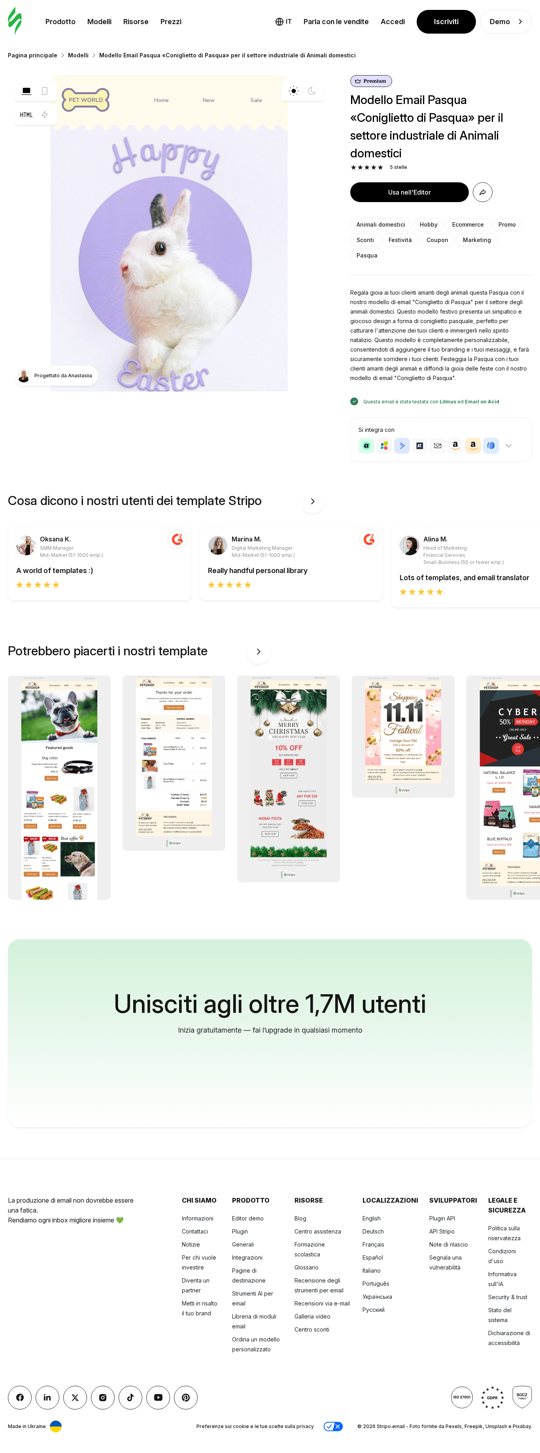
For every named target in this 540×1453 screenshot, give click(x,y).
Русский (374, 1309)
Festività (400, 239)
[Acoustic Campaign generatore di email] (366, 446)
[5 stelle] (380, 167)
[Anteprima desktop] (26, 91)
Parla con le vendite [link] (336, 21)
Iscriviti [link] (446, 21)
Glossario (307, 1267)
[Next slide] (313, 501)
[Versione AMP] (45, 115)
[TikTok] (130, 1397)
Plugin (240, 1231)
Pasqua (367, 255)
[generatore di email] (15, 21)
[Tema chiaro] (294, 91)
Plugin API (442, 1218)
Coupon (437, 239)
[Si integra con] (508, 446)
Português (376, 1283)
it (289, 21)
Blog (300, 1218)
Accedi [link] (393, 21)
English (372, 1218)
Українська (377, 1296)
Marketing (477, 239)
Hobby (429, 224)
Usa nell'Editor (409, 192)
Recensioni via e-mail (322, 1303)
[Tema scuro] (312, 91)
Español (373, 1257)
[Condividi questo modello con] (483, 192)
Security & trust (507, 1297)
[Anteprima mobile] (45, 91)
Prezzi (170, 21)
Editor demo (248, 1218)
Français (373, 1244)
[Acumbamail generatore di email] (438, 446)
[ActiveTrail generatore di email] (420, 446)
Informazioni (197, 1218)
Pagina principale (32, 55)
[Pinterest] (186, 1397)
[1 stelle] (353, 167)
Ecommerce (468, 224)
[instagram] (103, 1397)
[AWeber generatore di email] (491, 446)
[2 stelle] (360, 167)
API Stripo (442, 1231)
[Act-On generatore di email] (384, 446)
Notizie (191, 1244)
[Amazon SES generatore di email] (473, 446)
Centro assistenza (318, 1231)
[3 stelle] (367, 167)
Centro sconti (312, 1329)
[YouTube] (158, 1397)
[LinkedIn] (47, 1397)
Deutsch (373, 1231)
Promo (507, 224)
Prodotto (60, 21)
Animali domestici (381, 224)
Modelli (99, 21)
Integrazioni (247, 1257)
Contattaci (195, 1231)
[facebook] (20, 1397)
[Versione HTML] (26, 115)
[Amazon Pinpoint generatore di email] (455, 446)
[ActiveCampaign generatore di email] (402, 446)
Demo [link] (500, 21)
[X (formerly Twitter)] (75, 1397)
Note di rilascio (448, 1244)
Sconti (365, 239)
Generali (243, 1244)
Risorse (136, 21)
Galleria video (312, 1316)
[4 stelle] (373, 167)
